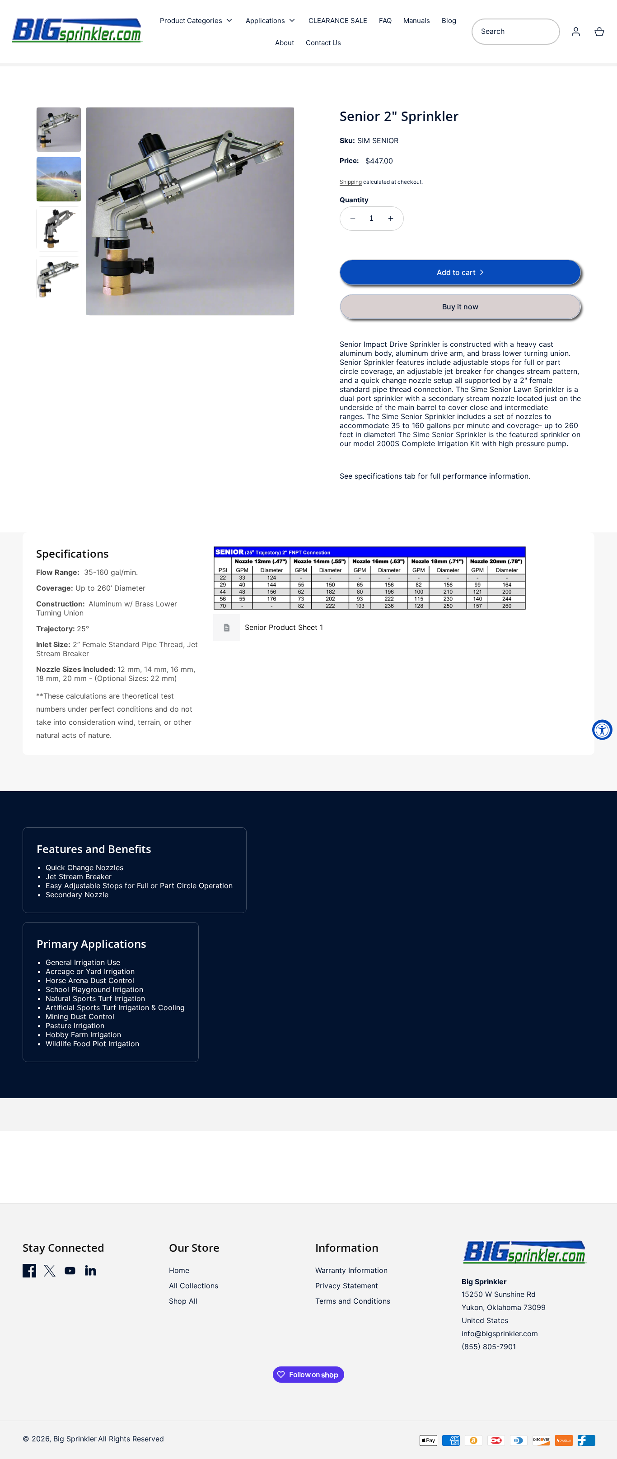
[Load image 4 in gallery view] (59, 278)
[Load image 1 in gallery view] (59, 129)
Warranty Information (351, 1270)
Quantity (354, 200)
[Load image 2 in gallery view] (59, 179)
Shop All (183, 1300)
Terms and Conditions (352, 1300)
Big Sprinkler (75, 1438)
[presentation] (190, 211)
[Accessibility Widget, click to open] (602, 729)
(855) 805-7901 (489, 1346)
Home (179, 1270)
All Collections (193, 1285)
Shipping (351, 181)
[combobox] (516, 31)
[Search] (550, 32)
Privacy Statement (346, 1285)
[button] (197, 20)
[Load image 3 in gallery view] (59, 229)
